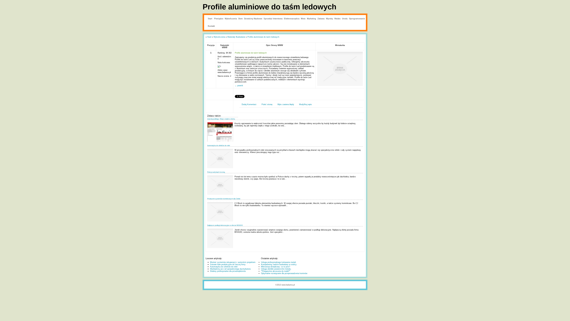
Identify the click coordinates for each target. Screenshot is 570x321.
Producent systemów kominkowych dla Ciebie (223, 199)
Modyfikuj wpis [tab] (305, 104)
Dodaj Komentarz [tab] (249, 104)
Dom (240, 19)
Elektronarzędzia (291, 19)
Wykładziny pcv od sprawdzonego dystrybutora (230, 269)
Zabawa (321, 19)
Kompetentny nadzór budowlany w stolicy (279, 264)
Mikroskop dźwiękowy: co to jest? (275, 267)
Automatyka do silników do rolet (218, 145)
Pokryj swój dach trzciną (216, 172)
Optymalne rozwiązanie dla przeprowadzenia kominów (284, 273)
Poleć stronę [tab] (267, 104)
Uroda (344, 19)
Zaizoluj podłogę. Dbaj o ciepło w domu (221, 119)
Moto (303, 19)
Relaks (337, 19)
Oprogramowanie (357, 19)
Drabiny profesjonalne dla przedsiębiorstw (228, 271)
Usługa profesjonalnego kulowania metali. (278, 262)
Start (210, 19)
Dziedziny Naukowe (253, 19)
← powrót (239, 85)
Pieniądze (218, 19)
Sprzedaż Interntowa (273, 19)
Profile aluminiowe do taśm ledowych (263, 37)
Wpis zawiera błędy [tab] (285, 104)
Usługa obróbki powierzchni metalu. (276, 269)
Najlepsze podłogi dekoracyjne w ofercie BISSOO (225, 225)
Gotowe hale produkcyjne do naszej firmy (228, 264)
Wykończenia (231, 19)
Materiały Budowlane (236, 37)
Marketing (311, 19)
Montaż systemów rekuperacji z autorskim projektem (232, 262)
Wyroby (329, 19)
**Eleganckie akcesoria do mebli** (275, 271)
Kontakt (211, 26)
